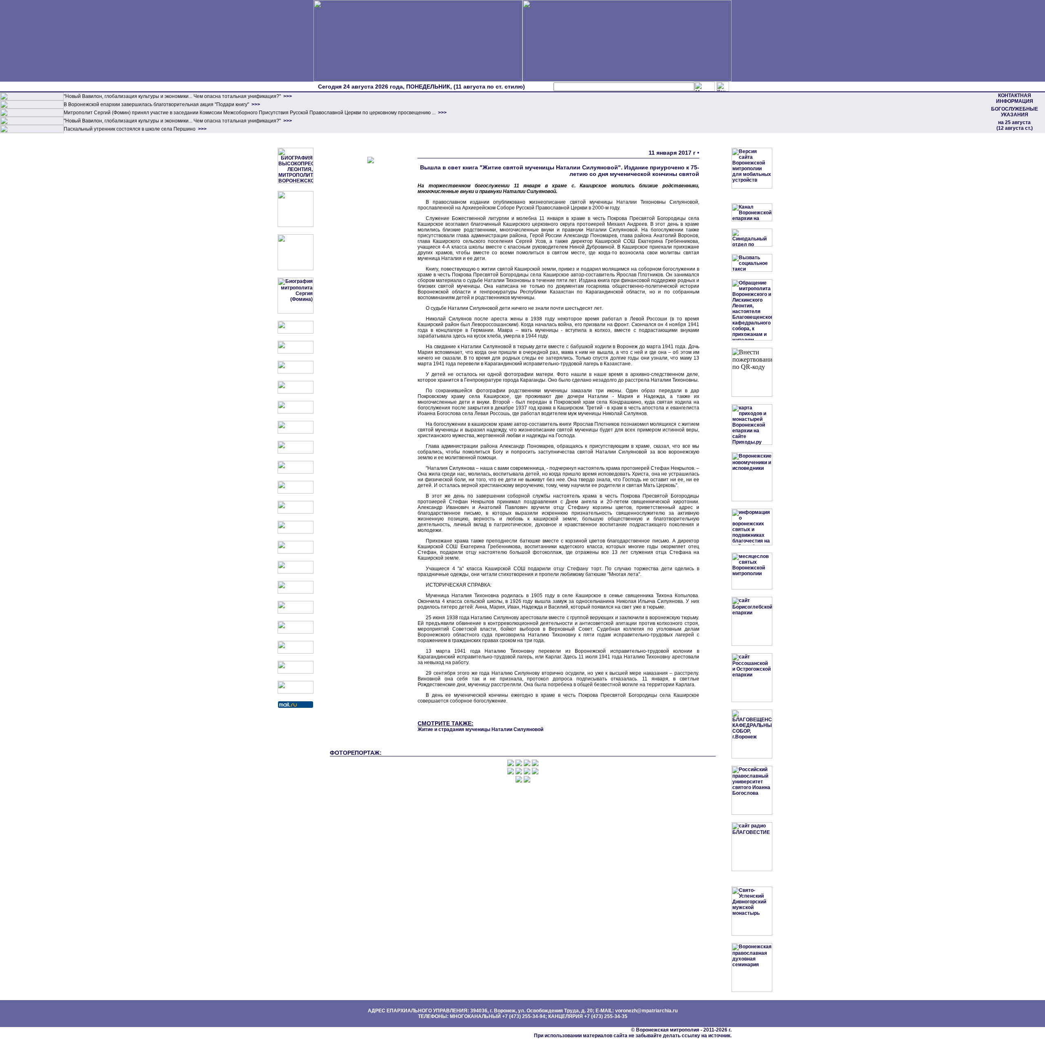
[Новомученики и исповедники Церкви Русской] (296, 372)
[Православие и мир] (296, 572)
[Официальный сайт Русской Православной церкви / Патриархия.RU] (296, 332)
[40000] (32, 123)
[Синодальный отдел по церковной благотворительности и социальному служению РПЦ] (296, 392)
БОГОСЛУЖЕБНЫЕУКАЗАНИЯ (1014, 112)
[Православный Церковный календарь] (296, 352)
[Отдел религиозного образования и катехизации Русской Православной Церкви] (296, 412)
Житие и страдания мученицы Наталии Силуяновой (480, 729)
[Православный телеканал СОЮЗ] (296, 432)
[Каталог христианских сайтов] (296, 692)
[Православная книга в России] (296, 652)
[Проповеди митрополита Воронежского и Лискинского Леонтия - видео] (296, 225)
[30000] (32, 131)
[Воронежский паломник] (296, 512)
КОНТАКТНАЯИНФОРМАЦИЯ (1014, 98)
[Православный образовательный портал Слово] (296, 632)
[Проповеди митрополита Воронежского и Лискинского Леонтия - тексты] (296, 268)
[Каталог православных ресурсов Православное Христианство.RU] (296, 672)
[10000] (32, 99)
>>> (287, 96)
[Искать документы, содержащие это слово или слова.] (704, 86)
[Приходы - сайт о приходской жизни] (296, 532)
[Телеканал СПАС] (296, 452)
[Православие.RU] (296, 552)
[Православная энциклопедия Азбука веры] (296, 592)
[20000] (32, 107)
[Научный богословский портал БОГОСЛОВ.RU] (296, 612)
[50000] (32, 115)
